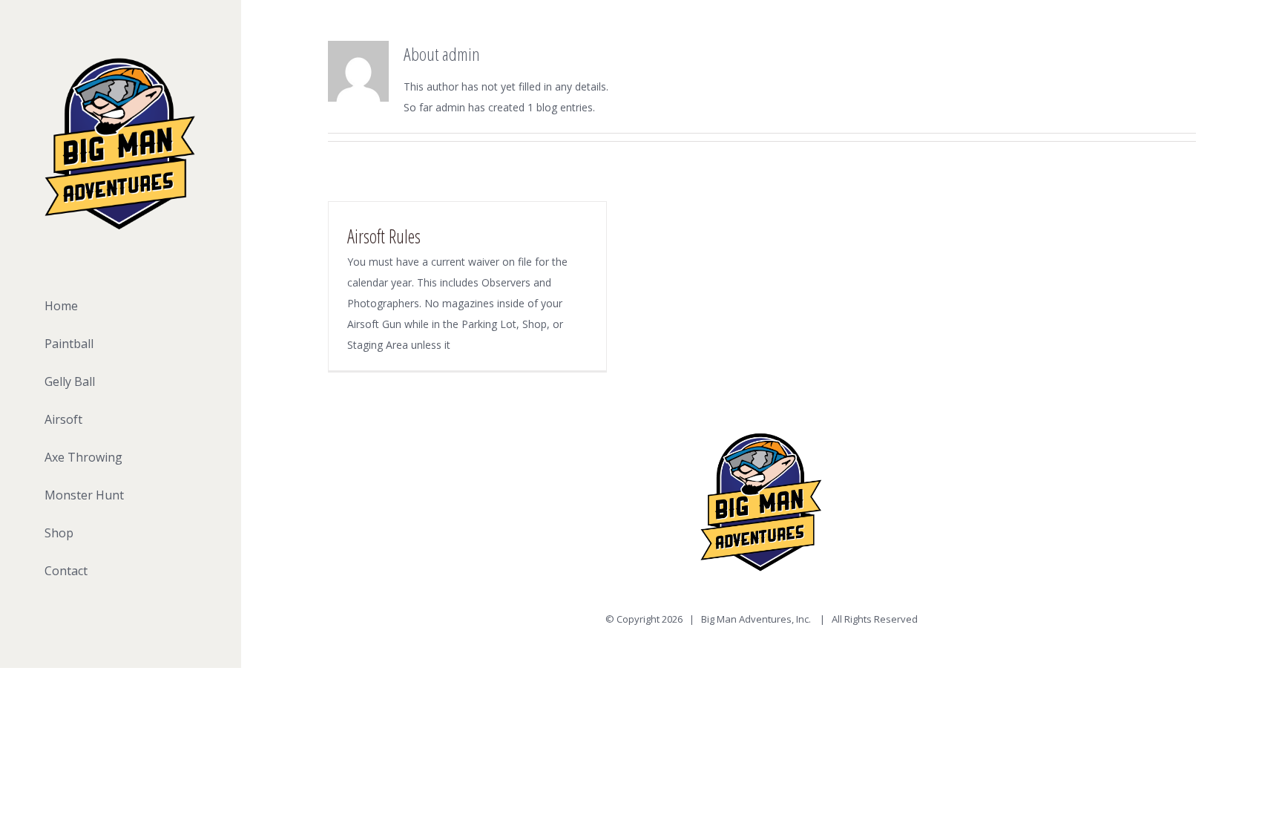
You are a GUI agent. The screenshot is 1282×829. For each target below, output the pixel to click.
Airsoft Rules (384, 236)
